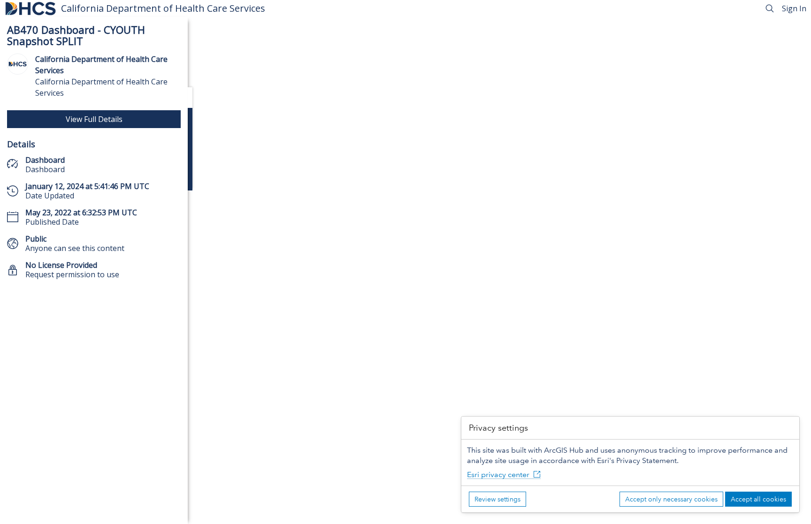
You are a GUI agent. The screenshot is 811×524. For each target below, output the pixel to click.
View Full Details (94, 119)
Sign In (794, 8)
